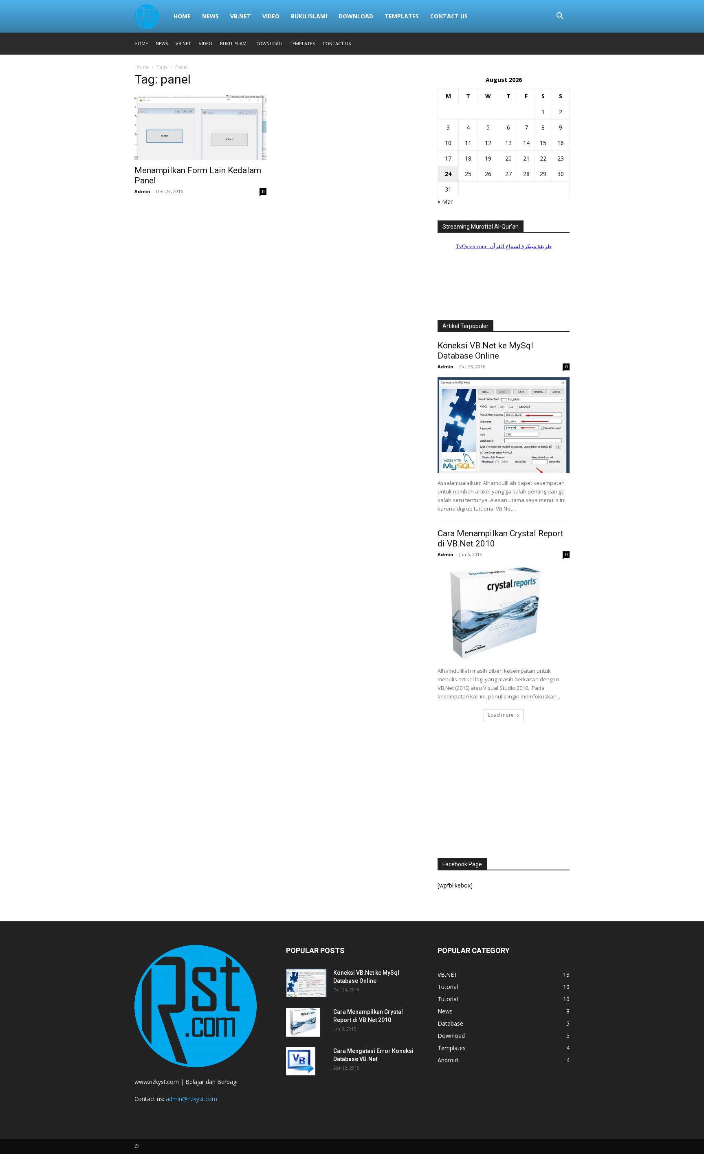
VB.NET (240, 16)
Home (182, 16)
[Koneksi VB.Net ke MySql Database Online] (504, 425)
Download (356, 16)
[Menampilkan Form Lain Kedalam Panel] (200, 127)
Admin (142, 191)
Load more (501, 714)
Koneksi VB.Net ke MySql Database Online (485, 351)
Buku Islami (309, 16)
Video (270, 16)
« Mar (445, 201)
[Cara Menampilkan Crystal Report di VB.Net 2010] (504, 613)
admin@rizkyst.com (191, 1099)
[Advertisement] (504, 792)
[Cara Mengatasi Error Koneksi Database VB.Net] (300, 1061)
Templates (402, 16)
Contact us (449, 16)
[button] (560, 17)
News (210, 16)
